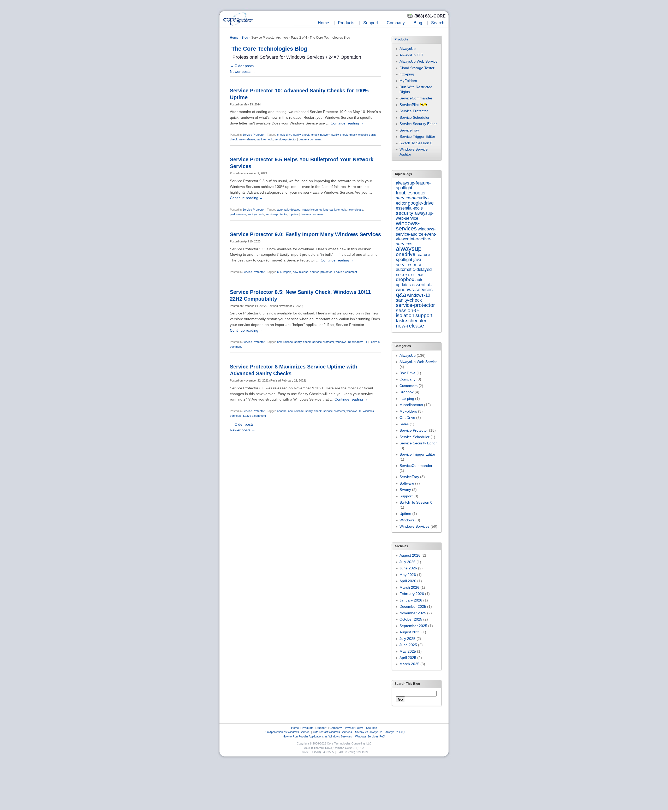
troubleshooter (411, 192)
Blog (418, 23)
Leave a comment (310, 139)
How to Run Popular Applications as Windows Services (317, 736)
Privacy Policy (354, 727)
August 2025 (409, 632)
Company (396, 23)
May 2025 (407, 651)
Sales (404, 424)
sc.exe (417, 274)
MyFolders (408, 81)
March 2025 (409, 664)
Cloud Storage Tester (416, 68)
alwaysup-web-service (414, 216)
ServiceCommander (415, 98)
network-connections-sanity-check (324, 209)
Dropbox (406, 392)
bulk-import (284, 271)
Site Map (371, 727)
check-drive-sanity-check (293, 134)
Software (406, 483)
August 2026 (409, 555)
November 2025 (412, 613)
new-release (247, 139)
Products (346, 23)
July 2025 (407, 638)
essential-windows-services (414, 287)
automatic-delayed (288, 209)
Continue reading (347, 123)
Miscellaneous (411, 405)
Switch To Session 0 (415, 143)
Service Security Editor (418, 124)
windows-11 (359, 341)
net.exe (403, 274)
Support (370, 23)
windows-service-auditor (416, 231)
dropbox (405, 279)
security (404, 213)
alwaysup (408, 248)
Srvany (405, 489)
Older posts (242, 66)
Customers (408, 386)
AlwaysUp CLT (411, 55)
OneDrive (407, 417)
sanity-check (265, 139)
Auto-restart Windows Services (332, 732)
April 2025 (407, 658)
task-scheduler (411, 320)
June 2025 (408, 645)
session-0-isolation (407, 313)
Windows (406, 520)
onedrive (405, 254)
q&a (401, 294)
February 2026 (411, 594)
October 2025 (410, 619)
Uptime (405, 513)
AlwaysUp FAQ (395, 732)
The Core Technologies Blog (269, 48)
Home (323, 23)
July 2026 (407, 562)
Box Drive (407, 373)
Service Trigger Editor (417, 136)
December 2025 (412, 606)
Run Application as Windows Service (286, 732)
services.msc (409, 264)
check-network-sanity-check (329, 134)
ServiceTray (409, 130)
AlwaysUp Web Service (418, 61)
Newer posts (242, 71)
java (417, 259)
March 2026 (409, 587)
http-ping (406, 74)
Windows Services (414, 526)
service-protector (285, 139)
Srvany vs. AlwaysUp (368, 732)
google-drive (421, 203)
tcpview (294, 214)
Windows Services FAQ (370, 736)
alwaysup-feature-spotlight (413, 185)
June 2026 (408, 568)
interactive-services (414, 241)
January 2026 (410, 600)
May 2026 (407, 575)
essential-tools (409, 208)
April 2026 (407, 581)
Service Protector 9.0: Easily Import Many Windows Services (305, 234)
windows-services (408, 226)
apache (282, 411)
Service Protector (253, 134)
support (423, 315)
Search (437, 23)
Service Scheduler (414, 117)
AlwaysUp (407, 48)
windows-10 (343, 341)
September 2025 (413, 626)
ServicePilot (409, 105)
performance (238, 214)
